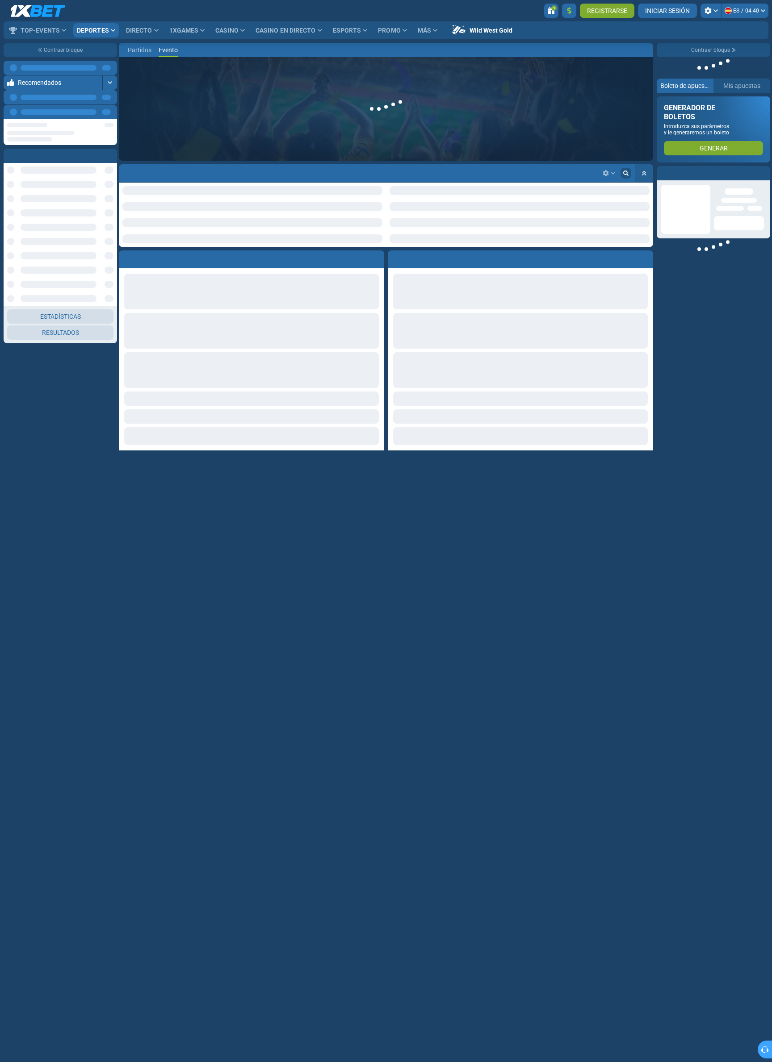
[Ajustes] (711, 11)
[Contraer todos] (644, 173)
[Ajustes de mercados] (609, 173)
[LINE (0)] (127, 50)
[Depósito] (569, 11)
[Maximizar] (109, 82)
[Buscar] (646, 50)
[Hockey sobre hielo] (141, 50)
